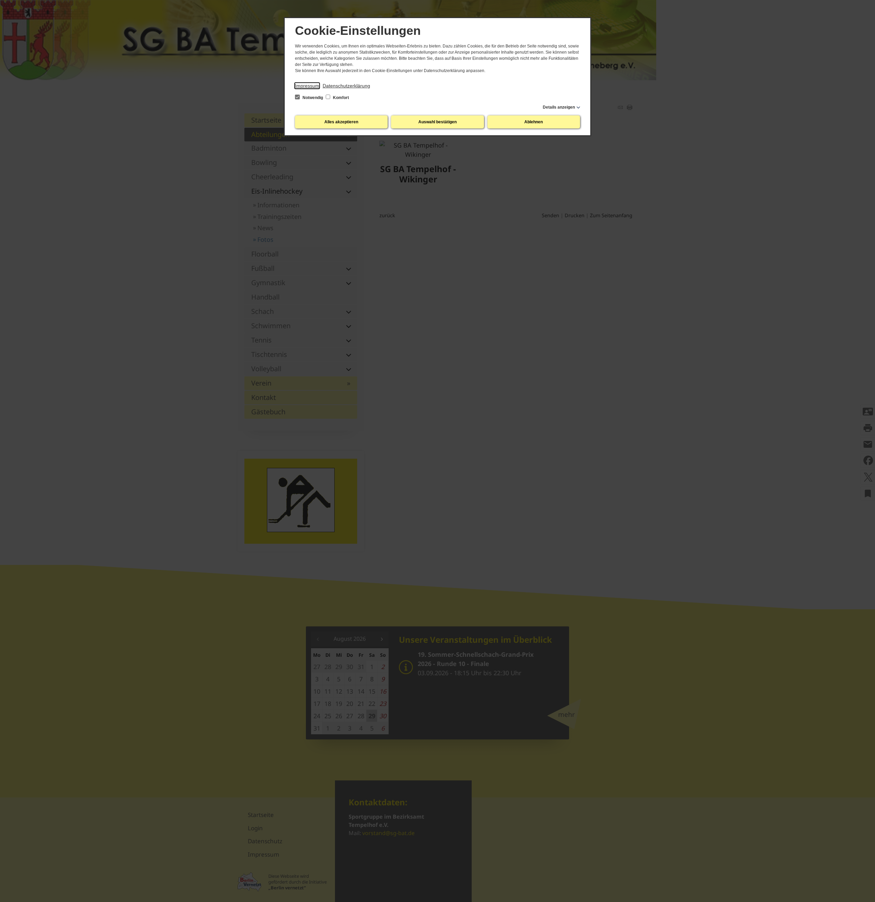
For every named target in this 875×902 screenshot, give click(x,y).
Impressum (307, 85)
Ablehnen (533, 122)
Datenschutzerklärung (346, 85)
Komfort (340, 97)
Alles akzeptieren (341, 122)
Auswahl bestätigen (437, 122)
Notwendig (312, 97)
